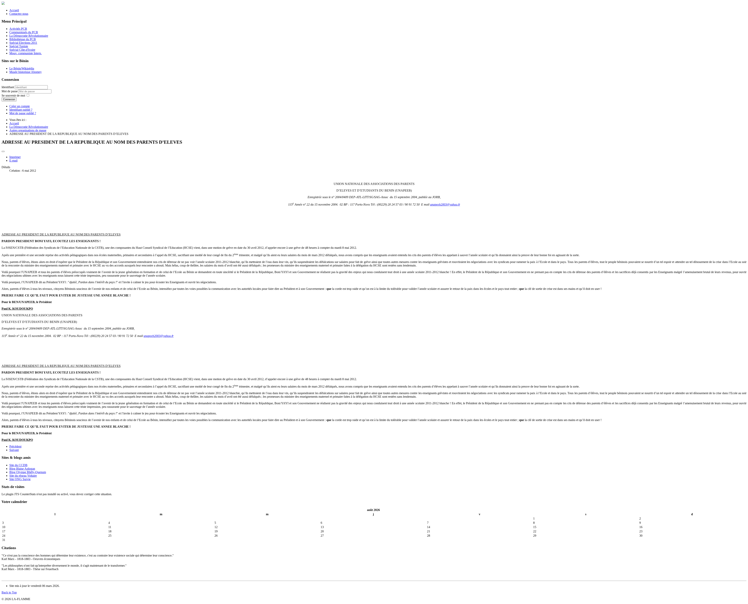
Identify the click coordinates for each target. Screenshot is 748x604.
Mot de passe (10, 91)
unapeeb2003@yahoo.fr (445, 204)
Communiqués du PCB (23, 32)
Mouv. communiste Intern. (25, 53)
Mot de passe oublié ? (22, 113)
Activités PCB (18, 28)
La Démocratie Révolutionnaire (28, 35)
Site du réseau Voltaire (23, 475)
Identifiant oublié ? (20, 109)
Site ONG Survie (20, 479)
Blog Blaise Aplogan (22, 468)
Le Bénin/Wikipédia (21, 68)
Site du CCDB (18, 465)
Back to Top (9, 592)
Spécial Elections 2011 (23, 42)
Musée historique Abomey (25, 72)
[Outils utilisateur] (3, 151)
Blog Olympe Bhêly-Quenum (27, 472)
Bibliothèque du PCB (22, 39)
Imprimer (15, 157)
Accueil (14, 10)
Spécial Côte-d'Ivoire (22, 49)
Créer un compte (19, 106)
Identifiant (8, 87)
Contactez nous (18, 13)
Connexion (9, 99)
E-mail (13, 160)
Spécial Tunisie (18, 46)
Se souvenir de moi (13, 95)
